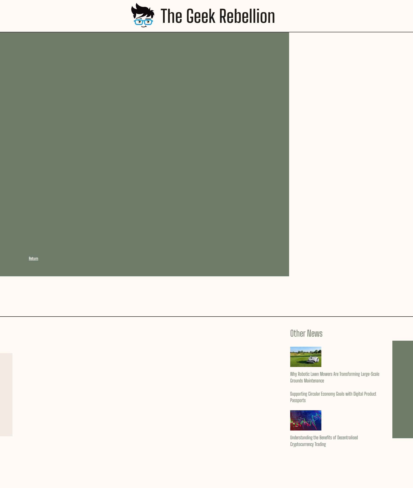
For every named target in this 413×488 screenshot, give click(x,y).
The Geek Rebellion (218, 15)
